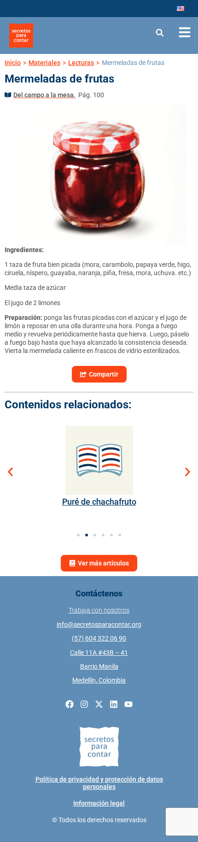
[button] (160, 32)
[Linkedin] (114, 704)
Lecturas (81, 62)
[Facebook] (69, 704)
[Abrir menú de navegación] (184, 32)
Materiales (44, 62)
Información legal (99, 803)
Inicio (13, 62)
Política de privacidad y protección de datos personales (99, 783)
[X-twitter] (99, 704)
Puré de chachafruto (99, 501)
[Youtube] (128, 704)
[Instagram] (84, 704)
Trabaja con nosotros (99, 610)
